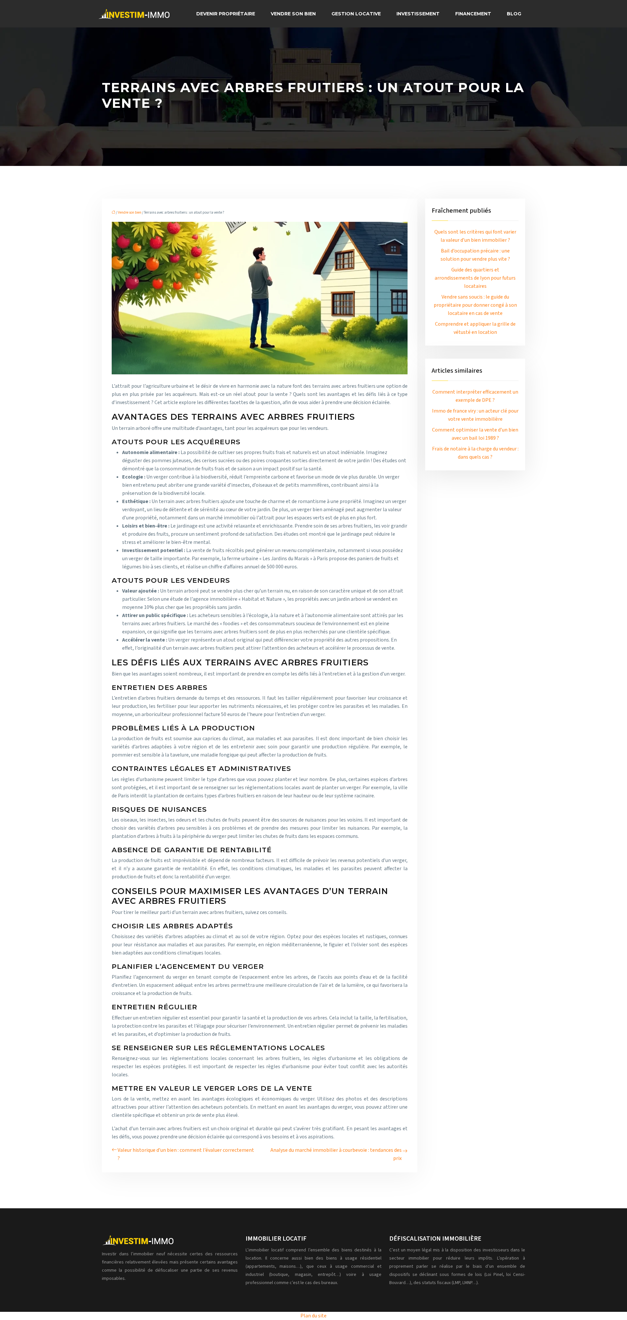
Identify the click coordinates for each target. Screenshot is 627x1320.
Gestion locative (356, 14)
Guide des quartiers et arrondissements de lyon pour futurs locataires (475, 278)
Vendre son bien (293, 14)
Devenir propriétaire (225, 14)
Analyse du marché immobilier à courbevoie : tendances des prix (336, 1154)
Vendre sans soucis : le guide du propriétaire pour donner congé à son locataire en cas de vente (475, 305)
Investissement (418, 14)
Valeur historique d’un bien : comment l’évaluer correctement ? (186, 1154)
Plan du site (313, 1315)
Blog (514, 14)
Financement (473, 14)
